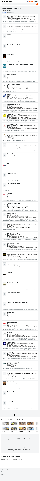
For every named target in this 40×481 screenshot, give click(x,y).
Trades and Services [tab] (14, 459)
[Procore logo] (5, 1)
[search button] (37, 4)
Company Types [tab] (3, 459)
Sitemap (1, 477)
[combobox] (31, 4)
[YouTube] (7, 469)
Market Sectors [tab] (8, 459)
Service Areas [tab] (20, 459)
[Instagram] (5, 469)
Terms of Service (2, 474)
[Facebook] (2, 469)
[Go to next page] (25, 415)
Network (10, 1)
